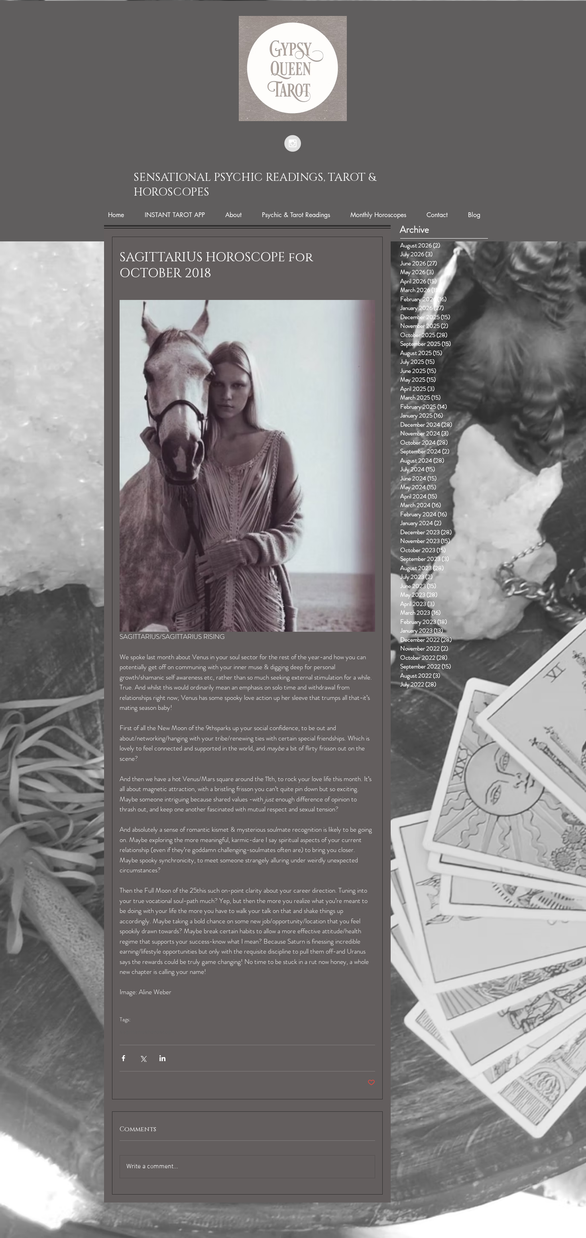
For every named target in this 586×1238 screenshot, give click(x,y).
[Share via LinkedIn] (162, 1058)
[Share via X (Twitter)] (143, 1058)
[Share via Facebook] (123, 1058)
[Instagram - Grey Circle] (292, 143)
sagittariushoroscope (147, 1032)
